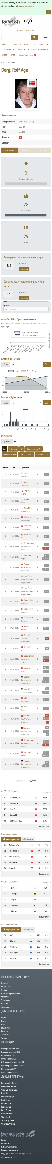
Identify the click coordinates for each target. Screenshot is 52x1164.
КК (48, 454)
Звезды (4, 1038)
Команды (4, 1031)
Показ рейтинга (24, 269)
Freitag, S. (14, 893)
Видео (3, 1017)
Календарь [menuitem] (42, 44)
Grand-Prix (39, 454)
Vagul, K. (12, 868)
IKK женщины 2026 (8, 1058)
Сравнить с (7, 305)
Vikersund (27, 517)
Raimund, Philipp (7, 1113)
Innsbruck (27, 555)
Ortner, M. (13, 815)
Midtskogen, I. (16, 905)
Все (4, 449)
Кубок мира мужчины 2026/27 (12, 1062)
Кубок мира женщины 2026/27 (13, 1065)
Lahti (25, 473)
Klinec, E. (14, 911)
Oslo (25, 697)
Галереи (4, 1021)
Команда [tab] (29, 839)
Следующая (32, 781)
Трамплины (5, 1000)
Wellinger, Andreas (8, 1123)
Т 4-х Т (22, 454)
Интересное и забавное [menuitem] (37, 49)
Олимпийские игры (9, 454)
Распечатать (5, 1143)
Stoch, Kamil (5, 1117)
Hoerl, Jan (4, 1093)
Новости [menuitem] (5, 44)
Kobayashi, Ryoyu (7, 1096)
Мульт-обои (5, 1027)
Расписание (10, 150)
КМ (22, 449)
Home (3, 63)
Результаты (43, 826)
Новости (4, 983)
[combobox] (26, 309)
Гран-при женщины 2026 (10, 1052)
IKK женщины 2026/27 (10, 1072)
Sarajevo (27, 715)
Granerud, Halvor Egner (9, 1089)
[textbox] (26, 309)
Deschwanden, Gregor (9, 1083)
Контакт (4, 1140)
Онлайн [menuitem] (15, 44)
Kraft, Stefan (5, 1100)
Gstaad (26, 499)
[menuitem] (46, 37)
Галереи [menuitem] (20, 49)
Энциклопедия (6, 1007)
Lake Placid (28, 576)
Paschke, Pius (6, 1106)
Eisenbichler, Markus (8, 1086)
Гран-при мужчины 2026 (10, 1048)
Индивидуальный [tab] (12, 839)
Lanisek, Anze (6, 1103)
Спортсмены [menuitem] (6, 49)
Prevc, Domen (6, 1110)
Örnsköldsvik (28, 617)
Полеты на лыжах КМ (34, 449)
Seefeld (27, 635)
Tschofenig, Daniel (8, 1120)
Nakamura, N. (14, 845)
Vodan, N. (13, 958)
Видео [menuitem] (4, 54)
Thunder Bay (28, 600)
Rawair (30, 454)
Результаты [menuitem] (28, 44)
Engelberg (27, 490)
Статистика (5, 996)
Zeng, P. (13, 899)
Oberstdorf (28, 689)
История (4, 1003)
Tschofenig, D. (15, 797)
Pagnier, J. (13, 946)
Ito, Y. (13, 887)
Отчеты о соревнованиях (10, 993)
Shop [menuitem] (13, 54)
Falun (26, 706)
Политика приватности (25, 6)
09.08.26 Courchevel (26, 791)
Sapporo (27, 626)
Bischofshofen (29, 543)
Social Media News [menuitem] (27, 55)
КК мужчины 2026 (8, 1055)
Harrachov (27, 534)
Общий (4, 990)
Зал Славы (5, 1034)
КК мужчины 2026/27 (9, 1069)
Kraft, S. (13, 809)
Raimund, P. (14, 803)
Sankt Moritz (28, 508)
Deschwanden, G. (16, 820)
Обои (3, 1024)
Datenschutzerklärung (9, 1146)
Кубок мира (13, 449)
